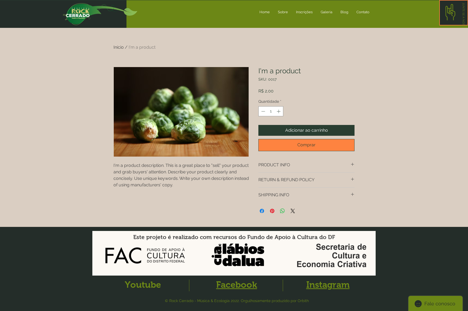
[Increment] (279, 111)
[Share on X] (293, 211)
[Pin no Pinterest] (272, 211)
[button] (463, 14)
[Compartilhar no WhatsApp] (282, 211)
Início (118, 47)
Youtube (143, 285)
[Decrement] (262, 111)
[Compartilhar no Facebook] (262, 211)
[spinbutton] (271, 111)
